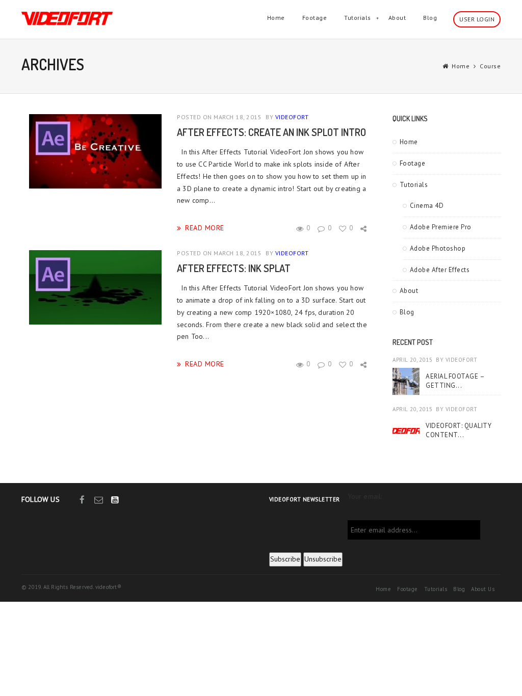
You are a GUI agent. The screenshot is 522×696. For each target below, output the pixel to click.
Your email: (365, 496)
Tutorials (357, 17)
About (397, 17)
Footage (314, 17)
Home (276, 17)
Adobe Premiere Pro (441, 227)
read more (204, 227)
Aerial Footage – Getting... (455, 381)
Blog (430, 17)
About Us (482, 589)
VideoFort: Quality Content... (458, 430)
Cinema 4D (427, 205)
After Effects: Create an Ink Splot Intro (271, 132)
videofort (292, 117)
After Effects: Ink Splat (234, 268)
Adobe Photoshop (438, 248)
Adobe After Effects (440, 269)
